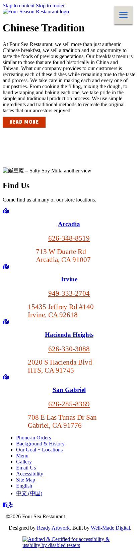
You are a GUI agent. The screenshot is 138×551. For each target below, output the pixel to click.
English (24, 486)
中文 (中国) (29, 493)
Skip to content (18, 5)
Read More (24, 122)
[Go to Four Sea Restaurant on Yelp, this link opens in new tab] (11, 505)
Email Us (26, 467)
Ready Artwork (53, 528)
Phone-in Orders (33, 437)
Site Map (25, 480)
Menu (22, 455)
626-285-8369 (69, 404)
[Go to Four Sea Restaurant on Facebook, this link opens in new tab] (6, 505)
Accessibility (29, 473)
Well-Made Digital (110, 528)
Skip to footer (50, 5)
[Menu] (123, 15)
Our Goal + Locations (39, 449)
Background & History (40, 443)
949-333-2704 (69, 293)
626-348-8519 (69, 238)
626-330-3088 (69, 349)
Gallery (24, 461)
